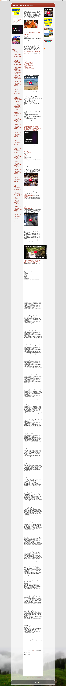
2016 (14, 49)
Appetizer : (25, 194)
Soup (25, 154)
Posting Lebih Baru (27, 677)
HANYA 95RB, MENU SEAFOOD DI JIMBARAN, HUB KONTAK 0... (18, 99)
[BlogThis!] (37, 650)
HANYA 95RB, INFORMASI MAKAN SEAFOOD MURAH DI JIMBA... (18, 94)
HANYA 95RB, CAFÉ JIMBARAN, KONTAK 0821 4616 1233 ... (17, 113)
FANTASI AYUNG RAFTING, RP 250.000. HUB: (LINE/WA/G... (18, 195)
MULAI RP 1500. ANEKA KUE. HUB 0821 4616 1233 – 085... (17, 54)
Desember (15, 51)
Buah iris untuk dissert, (27, 67)
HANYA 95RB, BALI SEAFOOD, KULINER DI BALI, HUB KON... (17, 102)
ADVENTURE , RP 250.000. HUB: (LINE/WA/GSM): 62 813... (18, 185)
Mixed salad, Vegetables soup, (28, 195)
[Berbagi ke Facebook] (39, 650)
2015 (14, 50)
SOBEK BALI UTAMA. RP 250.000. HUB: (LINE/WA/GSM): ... (17, 201)
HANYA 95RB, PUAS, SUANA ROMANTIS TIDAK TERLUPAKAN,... (17, 91)
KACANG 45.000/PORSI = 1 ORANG (29, 55)
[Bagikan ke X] (38, 650)
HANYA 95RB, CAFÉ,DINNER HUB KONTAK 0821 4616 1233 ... (18, 110)
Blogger (39, 682)
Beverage (25, 165)
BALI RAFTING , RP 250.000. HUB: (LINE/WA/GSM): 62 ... (17, 193)
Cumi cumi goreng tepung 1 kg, (28, 63)
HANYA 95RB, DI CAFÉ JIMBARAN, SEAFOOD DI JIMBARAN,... (18, 107)
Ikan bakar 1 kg (26, 59)
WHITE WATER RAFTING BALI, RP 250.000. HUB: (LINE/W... (17, 190)
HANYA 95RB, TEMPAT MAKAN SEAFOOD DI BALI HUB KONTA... (17, 105)
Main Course (26, 158)
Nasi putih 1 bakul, (27, 64)
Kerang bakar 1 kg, (27, 61)
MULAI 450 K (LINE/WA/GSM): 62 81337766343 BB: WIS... (18, 209)
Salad (25, 156)
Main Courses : (26, 196)
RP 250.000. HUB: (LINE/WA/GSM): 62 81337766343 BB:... (17, 187)
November (15, 52)
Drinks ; (25, 207)
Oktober (15, 218)
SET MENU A (26, 36)
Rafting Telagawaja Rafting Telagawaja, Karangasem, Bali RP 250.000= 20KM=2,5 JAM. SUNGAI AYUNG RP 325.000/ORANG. (32, 269)
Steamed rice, (26, 197)
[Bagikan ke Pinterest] (40, 650)
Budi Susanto (47, 48)
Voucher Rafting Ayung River (23, 5)
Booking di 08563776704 (27, 152)
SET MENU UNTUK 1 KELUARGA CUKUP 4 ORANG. (32, 51)
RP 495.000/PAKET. (27, 53)
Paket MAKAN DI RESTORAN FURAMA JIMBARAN (32, 32)
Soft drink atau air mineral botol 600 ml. (30, 68)
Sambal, (25, 66)
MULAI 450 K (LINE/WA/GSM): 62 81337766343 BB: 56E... (18, 81)
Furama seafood (26, 34)
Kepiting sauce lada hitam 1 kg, (28, 62)
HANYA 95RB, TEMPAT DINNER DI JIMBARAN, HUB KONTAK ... (17, 97)
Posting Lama (39, 677)
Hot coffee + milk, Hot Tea (28, 208)
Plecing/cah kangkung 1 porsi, (28, 65)
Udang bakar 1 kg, (27, 60)
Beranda (34, 677)
